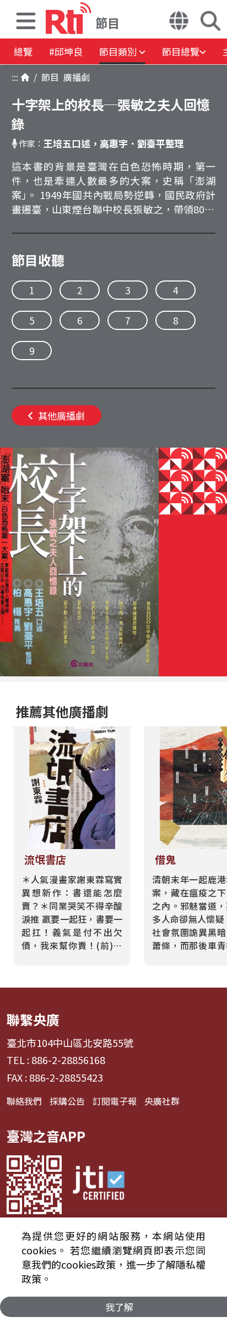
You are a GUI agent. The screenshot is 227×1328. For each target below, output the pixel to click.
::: (15, 77)
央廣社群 (162, 1100)
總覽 (23, 51)
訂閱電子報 (115, 1100)
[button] (26, 22)
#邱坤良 (66, 51)
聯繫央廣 (33, 1019)
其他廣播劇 (61, 415)
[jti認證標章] (98, 1184)
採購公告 (67, 1100)
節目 (48, 77)
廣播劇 (74, 77)
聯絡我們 (24, 1100)
